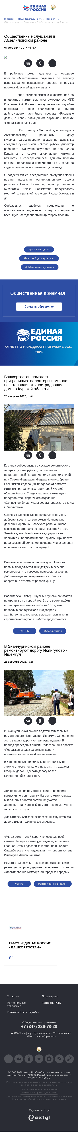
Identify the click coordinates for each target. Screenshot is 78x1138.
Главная (9, 18)
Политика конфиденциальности (39, 1092)
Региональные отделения (16, 1004)
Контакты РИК (51, 1002)
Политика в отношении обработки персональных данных (39, 1096)
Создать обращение (39, 306)
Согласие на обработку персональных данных (39, 1099)
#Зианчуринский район (52, 883)
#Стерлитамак (53, 630)
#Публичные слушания (39, 267)
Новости (51, 18)
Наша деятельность (30, 18)
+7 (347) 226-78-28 (39, 1026)
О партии (13, 996)
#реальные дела (39, 249)
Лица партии (50, 996)
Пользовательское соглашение (39, 1089)
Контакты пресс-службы (23, 1012)
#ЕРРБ (24, 630)
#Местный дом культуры (39, 258)
